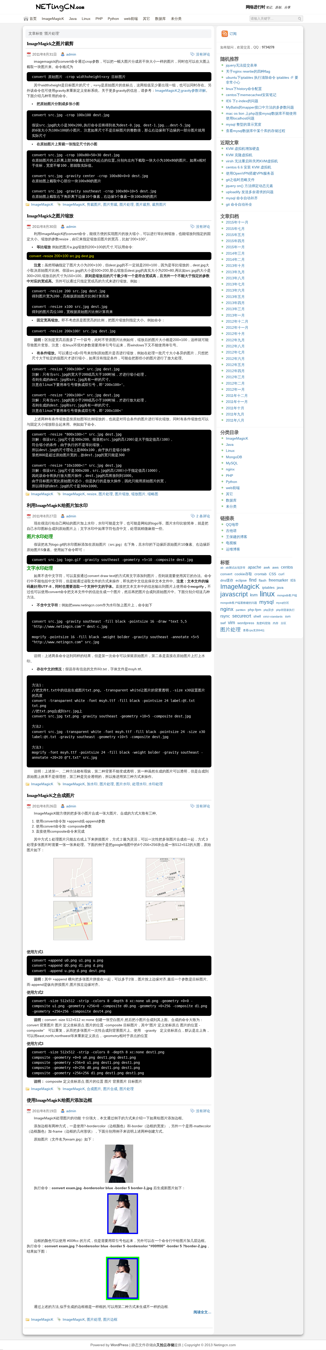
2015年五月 (235, 235)
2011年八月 (235, 420)
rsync (225, 616)
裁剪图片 (159, 204)
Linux (86, 19)
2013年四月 (235, 303)
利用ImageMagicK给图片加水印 (57, 505)
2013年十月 (235, 266)
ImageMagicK (53, 19)
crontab (260, 574)
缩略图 (152, 494)
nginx (230, 469)
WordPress (119, 1345)
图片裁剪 (143, 204)
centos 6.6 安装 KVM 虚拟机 (248, 167)
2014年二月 (235, 259)
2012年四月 (235, 371)
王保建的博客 (236, 537)
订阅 (233, 34)
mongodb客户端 (287, 595)
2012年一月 (235, 389)
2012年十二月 (237, 321)
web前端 (131, 19)
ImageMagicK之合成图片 (50, 795)
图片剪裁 (110, 204)
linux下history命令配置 (244, 89)
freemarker (278, 580)
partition (241, 609)
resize (92, 494)
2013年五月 (235, 297)
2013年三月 (235, 309)
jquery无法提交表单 (241, 65)
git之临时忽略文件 (240, 180)
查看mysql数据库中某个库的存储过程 (255, 131)
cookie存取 (243, 574)
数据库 (160, 19)
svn (288, 616)
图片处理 (126, 204)
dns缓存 (226, 580)
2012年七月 (235, 352)
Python (113, 19)
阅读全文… (202, 1312)
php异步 (269, 609)
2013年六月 (235, 290)
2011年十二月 (237, 396)
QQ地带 (232, 524)
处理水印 (139, 784)
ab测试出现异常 (236, 567)
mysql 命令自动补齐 (242, 198)
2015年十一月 (237, 222)
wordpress (245, 623)
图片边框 (110, 1319)
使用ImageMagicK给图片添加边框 (59, 1100)
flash (262, 580)
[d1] (165, 939)
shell (257, 616)
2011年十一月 (237, 402)
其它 (146, 19)
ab (221, 567)
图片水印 (123, 784)
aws (275, 567)
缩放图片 (138, 494)
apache (254, 567)
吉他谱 (231, 531)
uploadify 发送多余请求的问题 (250, 192)
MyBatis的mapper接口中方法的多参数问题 (260, 107)
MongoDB (234, 457)
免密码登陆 (263, 623)
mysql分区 (282, 602)
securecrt (241, 616)
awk (267, 567)
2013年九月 (235, 272)
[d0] (72, 939)
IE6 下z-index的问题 (242, 101)
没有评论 (203, 54)
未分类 (176, 19)
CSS (272, 574)
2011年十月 (235, 408)
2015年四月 (235, 241)
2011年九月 (235, 414)
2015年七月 (235, 229)
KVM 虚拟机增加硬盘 (243, 149)
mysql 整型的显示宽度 (243, 124)
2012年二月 (235, 383)
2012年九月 (235, 340)
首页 (33, 19)
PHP (99, 19)
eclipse (241, 580)
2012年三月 (235, 377)
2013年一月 (235, 315)
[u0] (72, 896)
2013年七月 (235, 284)
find (252, 580)
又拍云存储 (165, 1345)
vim (231, 622)
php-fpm (254, 610)
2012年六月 (235, 359)
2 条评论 (203, 516)
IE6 (293, 580)
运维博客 (233, 549)
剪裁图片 (94, 204)
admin (71, 54)
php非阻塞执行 (285, 609)
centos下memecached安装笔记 (251, 95)
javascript (234, 595)
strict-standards (273, 616)
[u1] (165, 896)
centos (287, 567)
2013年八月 (235, 278)
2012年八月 (235, 346)
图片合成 (110, 1089)
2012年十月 (235, 334)
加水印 (92, 784)
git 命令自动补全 (239, 204)
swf (223, 623)
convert (226, 574)
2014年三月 (235, 253)
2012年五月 (235, 365)
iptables (268, 587)
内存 (275, 623)
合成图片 (94, 1089)
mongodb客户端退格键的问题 (238, 602)
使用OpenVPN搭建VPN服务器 (250, 173)
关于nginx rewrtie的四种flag (248, 71)
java (280, 587)
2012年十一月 (237, 327)
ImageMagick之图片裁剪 (50, 43)
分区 (283, 623)
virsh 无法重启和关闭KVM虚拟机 (252, 161)
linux (267, 594)
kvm (253, 595)
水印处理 (155, 784)
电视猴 (231, 543)
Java (73, 19)
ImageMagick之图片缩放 (50, 215)
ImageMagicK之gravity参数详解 (180, 90)
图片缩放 (122, 494)
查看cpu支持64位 (254, 630)
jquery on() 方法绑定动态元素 (249, 186)
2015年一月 (235, 247)
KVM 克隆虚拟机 (239, 155)
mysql (266, 602)
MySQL (232, 463)
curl (281, 574)
